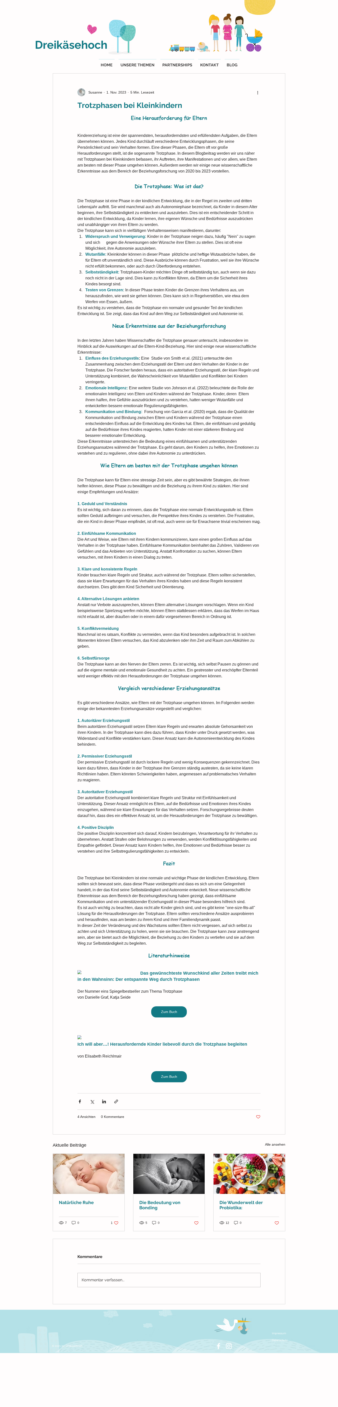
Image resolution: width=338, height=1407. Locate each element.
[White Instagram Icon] (229, 1346)
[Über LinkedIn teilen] (104, 1101)
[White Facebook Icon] (218, 1346)
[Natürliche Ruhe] (88, 1174)
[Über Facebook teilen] (79, 1101)
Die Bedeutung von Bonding (159, 1205)
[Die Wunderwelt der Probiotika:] (249, 1174)
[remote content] (103, 972)
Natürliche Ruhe (76, 1202)
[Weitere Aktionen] (258, 92)
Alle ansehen (275, 1144)
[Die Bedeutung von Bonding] (169, 1174)
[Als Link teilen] (116, 1101)
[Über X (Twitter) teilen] (92, 1101)
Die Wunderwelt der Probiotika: (241, 1205)
